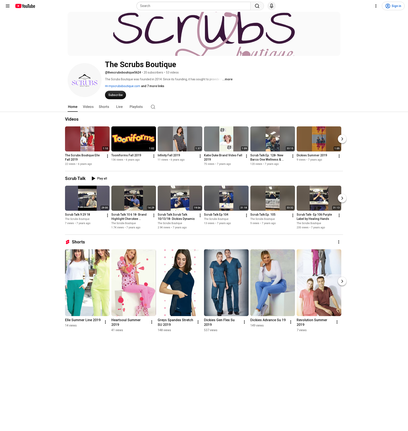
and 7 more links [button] (152, 86)
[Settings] (375, 5)
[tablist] (204, 107)
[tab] (73, 107)
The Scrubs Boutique (77, 219)
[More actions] (107, 156)
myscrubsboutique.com (124, 86)
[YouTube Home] (25, 6)
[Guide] (7, 5)
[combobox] (194, 5)
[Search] (257, 6)
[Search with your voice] (271, 6)
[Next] (342, 139)
